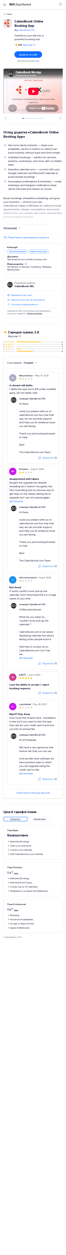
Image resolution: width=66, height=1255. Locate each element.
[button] (26, 264)
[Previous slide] (5, 118)
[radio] (15, 819)
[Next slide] (60, 118)
